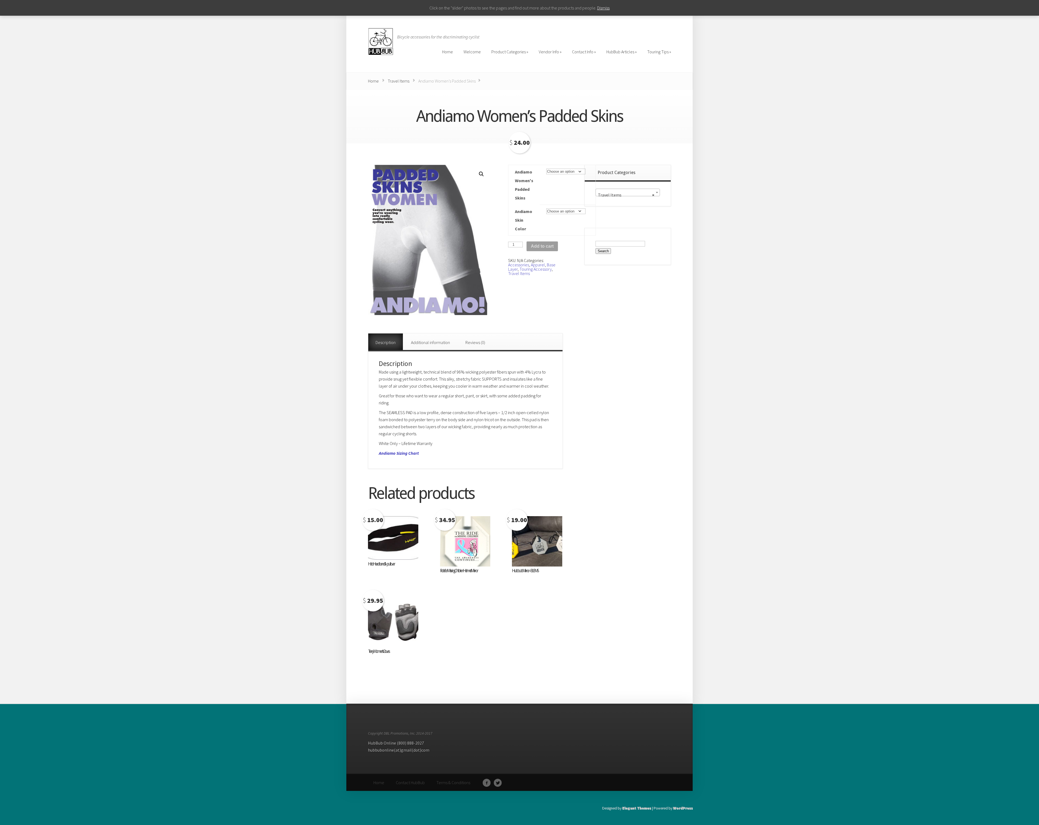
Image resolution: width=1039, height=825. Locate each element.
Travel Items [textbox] (626, 195)
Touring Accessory (536, 269)
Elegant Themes (636, 808)
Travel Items (398, 81)
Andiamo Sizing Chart (399, 453)
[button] (481, 174)
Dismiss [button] (603, 8)
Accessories (518, 264)
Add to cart (542, 246)
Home (373, 81)
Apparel (538, 264)
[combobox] (628, 192)
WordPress (683, 808)
